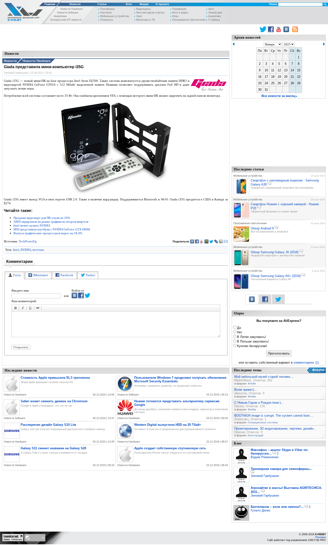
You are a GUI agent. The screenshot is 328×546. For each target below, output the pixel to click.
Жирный (16, 308)
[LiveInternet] (221, 241)
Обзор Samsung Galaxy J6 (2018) (274, 252)
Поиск (273, 4)
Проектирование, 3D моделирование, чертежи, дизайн (273, 428)
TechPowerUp (28, 241)
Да (239, 328)
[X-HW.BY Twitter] (263, 29)
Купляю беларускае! (252, 346)
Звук (139, 16)
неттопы (38, 250)
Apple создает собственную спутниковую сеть (170, 448)
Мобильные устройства (114, 16)
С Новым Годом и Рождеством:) (257, 402)
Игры (175, 16)
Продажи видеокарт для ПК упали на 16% (41, 218)
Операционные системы (263, 422)
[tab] (14, 275)
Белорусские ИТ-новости (65, 19)
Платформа (107, 8)
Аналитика (60, 16)
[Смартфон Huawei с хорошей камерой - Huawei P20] (241, 217)
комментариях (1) (306, 362)
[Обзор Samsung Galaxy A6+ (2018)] (241, 288)
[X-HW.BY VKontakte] (286, 29)
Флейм (252, 383)
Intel (16, 250)
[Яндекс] (202, 241)
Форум (144, 4)
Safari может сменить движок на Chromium (54, 401)
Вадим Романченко (265, 457)
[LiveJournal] (216, 241)
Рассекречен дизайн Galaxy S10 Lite (48, 424)
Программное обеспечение (189, 19)
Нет (239, 332)
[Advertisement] (116, 37)
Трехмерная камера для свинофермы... (281, 469)
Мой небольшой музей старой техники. (262, 376)
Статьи (102, 4)
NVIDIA (25, 250)
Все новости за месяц (278, 96)
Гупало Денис (261, 510)
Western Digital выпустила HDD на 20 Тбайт (167, 424)
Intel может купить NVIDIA (31, 225)
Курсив (23, 308)
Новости (75, 4)
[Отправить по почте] (226, 241)
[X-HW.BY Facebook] (271, 29)
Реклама (320, 537)
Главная (49, 4)
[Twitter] (211, 241)
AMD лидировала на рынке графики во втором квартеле (51, 221)
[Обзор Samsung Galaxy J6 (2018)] (241, 264)
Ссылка (38, 308)
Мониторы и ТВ (145, 19)
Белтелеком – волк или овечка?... (277, 507)
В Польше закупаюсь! (253, 341)
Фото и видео (180, 12)
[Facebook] (197, 241)
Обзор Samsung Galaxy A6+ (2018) (276, 276)
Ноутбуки (106, 12)
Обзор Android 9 (262, 228)
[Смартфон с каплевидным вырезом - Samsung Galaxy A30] (241, 193)
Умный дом (215, 12)
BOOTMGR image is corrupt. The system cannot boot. (272, 415)
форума (318, 370)
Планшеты (106, 19)
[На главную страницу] (22, 13)
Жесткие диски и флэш (150, 12)
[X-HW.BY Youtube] (279, 29)
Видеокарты (143, 8)
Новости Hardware (71, 8)
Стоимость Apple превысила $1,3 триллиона (55, 377)
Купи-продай (255, 435)
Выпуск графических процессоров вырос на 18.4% (47, 233)
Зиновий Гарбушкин (265, 476)
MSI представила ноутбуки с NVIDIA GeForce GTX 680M (51, 229)
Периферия (179, 8)
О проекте (162, 4)
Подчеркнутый (31, 308)
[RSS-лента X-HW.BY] (295, 29)
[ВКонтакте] (192, 241)
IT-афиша (214, 19)
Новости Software (67, 12)
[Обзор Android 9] (241, 241)
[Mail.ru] (207, 241)
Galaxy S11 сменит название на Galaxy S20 (53, 448)
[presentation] (14, 275)
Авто (211, 8)
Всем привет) (244, 389)
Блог (129, 4)
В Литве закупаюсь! (251, 337)
